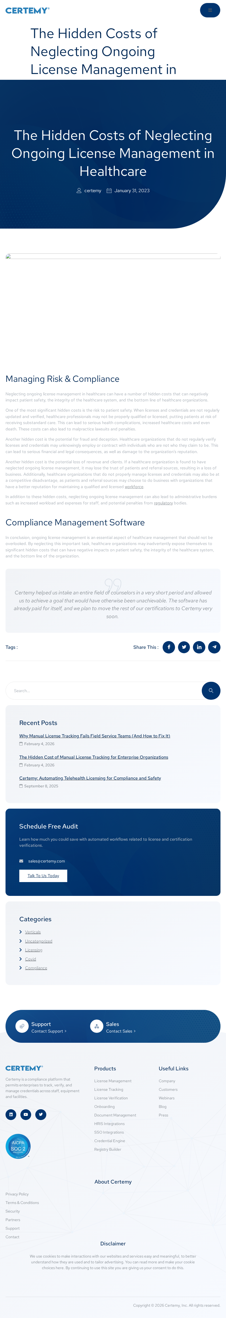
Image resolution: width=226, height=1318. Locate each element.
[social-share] (169, 647)
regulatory (163, 503)
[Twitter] (40, 1114)
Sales (112, 1024)
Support (41, 1024)
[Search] (211, 691)
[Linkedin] (11, 1114)
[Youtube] (25, 1114)
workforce (134, 486)
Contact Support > (49, 1031)
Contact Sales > (121, 1031)
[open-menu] (210, 10)
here (60, 1267)
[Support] (22, 1026)
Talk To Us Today (43, 875)
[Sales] (96, 1026)
